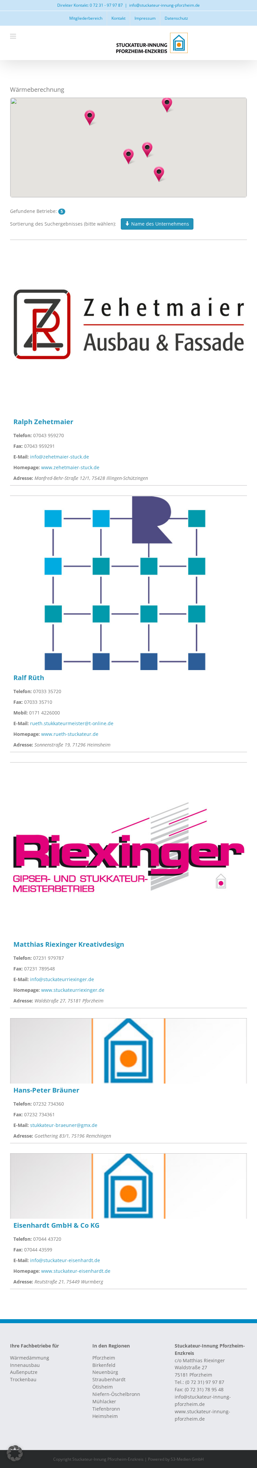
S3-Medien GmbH (187, 1459)
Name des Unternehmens (159, 224)
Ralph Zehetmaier (43, 421)
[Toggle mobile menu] (13, 36)
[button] (167, 104)
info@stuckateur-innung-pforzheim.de (164, 5)
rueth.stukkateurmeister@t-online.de (71, 723)
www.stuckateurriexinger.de (72, 990)
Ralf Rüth (28, 677)
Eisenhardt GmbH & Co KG (56, 1225)
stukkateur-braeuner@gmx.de (63, 1125)
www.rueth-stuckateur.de (69, 734)
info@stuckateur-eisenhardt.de (65, 1260)
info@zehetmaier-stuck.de (59, 457)
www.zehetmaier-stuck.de (70, 467)
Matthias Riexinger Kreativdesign (68, 944)
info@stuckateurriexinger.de (62, 979)
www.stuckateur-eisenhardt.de (75, 1271)
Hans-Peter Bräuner (46, 1090)
